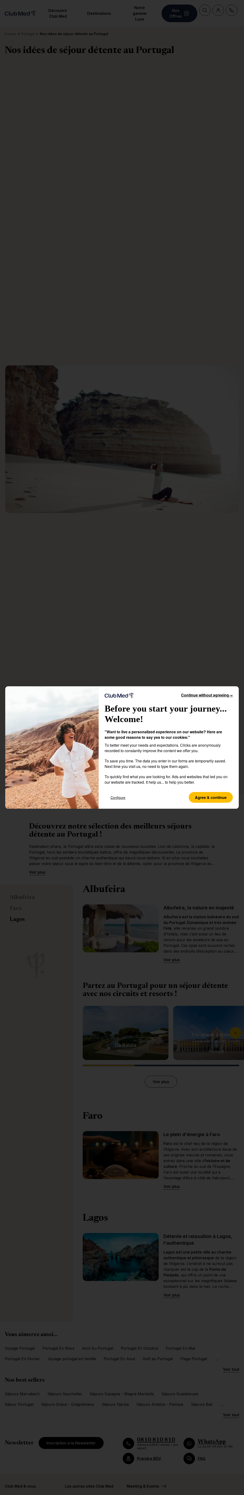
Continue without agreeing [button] (207, 695)
